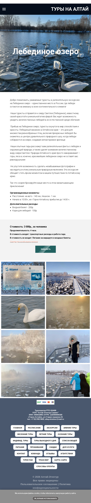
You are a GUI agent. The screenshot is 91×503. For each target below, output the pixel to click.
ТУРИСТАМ (28, 460)
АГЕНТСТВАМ (67, 454)
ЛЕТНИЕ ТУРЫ (45, 434)
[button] (45, 249)
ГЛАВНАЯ (17, 428)
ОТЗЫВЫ (50, 454)
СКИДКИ (53, 447)
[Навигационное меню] (4, 9)
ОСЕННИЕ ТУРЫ (65, 434)
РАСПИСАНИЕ (34, 428)
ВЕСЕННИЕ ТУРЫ (25, 434)
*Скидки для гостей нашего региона (24, 242)
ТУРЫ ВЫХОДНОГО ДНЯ (45, 441)
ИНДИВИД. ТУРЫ (20, 441)
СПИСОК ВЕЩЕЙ (69, 441)
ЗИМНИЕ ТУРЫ (70, 428)
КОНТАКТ (21, 454)
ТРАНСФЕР (44, 460)
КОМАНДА (35, 454)
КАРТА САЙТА (61, 460)
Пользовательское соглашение (38, 484)
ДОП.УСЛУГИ (68, 447)
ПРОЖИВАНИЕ (36, 447)
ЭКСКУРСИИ (52, 428)
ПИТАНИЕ (20, 447)
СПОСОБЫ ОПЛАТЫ (45, 466)
